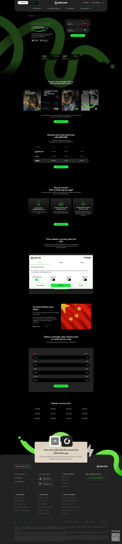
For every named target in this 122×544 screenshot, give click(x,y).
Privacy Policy (90, 522)
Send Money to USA (29, 526)
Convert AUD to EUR (77, 532)
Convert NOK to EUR (94, 532)
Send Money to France (43, 528)
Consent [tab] (40, 262)
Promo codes (17, 530)
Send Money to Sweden (22, 528)
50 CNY (35, 368)
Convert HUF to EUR (27, 534)
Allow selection (40, 285)
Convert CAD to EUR (69, 532)
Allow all (61, 285)
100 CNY (35, 372)
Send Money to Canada (85, 526)
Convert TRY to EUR (44, 534)
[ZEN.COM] (101, 466)
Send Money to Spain (52, 528)
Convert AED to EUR (60, 532)
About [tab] (82, 262)
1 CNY (35, 357)
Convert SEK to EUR (103, 532)
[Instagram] (30, 522)
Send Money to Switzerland (33, 528)
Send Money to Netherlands (95, 526)
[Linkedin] (15, 522)
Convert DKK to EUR (18, 534)
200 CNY (35, 376)
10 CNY (35, 361)
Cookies (105, 522)
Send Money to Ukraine (46, 526)
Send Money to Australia (61, 528)
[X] (20, 522)
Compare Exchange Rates (61, 534)
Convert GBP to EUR (43, 532)
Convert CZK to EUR (35, 534)
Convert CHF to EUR (51, 532)
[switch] (53, 280)
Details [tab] (61, 262)
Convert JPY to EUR (86, 532)
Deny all (81, 285)
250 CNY (35, 380)
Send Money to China (76, 526)
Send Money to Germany (55, 526)
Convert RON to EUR (52, 534)
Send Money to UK (37, 526)
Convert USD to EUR (34, 532)
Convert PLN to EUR (26, 532)
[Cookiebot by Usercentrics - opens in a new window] (85, 258)
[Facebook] (25, 522)
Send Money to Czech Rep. (66, 526)
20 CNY (35, 365)
